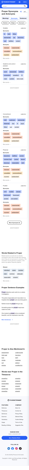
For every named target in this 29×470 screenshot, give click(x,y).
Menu (25, 2)
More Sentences (6, 320)
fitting (14, 34)
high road (4, 355)
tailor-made (20, 79)
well (16, 358)
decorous (6, 163)
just (5, 41)
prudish (11, 191)
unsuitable (7, 51)
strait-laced (7, 195)
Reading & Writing (6, 425)
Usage (3, 422)
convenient (7, 75)
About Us (17, 408)
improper (6, 48)
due (13, 123)
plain (5, 274)
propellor (17, 378)
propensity (18, 383)
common (12, 274)
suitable (12, 79)
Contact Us (18, 411)
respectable (15, 163)
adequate (20, 274)
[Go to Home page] (8, 2)
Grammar (4, 416)
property (17, 391)
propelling (4, 378)
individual (7, 270)
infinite (3, 360)
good (5, 72)
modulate (18, 360)
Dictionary (4, 408)
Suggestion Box (19, 425)
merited (17, 127)
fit (4, 34)
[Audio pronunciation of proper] (20, 11)
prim (5, 191)
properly (15, 277)
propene (17, 381)
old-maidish (14, 199)
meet (5, 79)
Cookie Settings (19, 419)
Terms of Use (18, 422)
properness (5, 389)
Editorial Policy (19, 416)
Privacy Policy (18, 413)
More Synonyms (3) (14, 223)
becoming (20, 37)
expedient (16, 75)
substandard (15, 55)
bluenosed (16, 195)
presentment (5, 352)
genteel (6, 199)
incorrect (6, 55)
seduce (17, 363)
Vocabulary (4, 419)
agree (14, 270)
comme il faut (8, 159)
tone (3, 358)
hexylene (18, 355)
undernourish (19, 352)
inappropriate (15, 48)
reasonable (7, 277)
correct (18, 41)
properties (4, 391)
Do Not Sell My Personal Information (14, 454)
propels (4, 381)
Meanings (6, 18)
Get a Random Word (14, 438)
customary (12, 120)
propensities (5, 383)
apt (14, 37)
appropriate (7, 37)
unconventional (17, 51)
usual (22, 123)
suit (3, 363)
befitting (11, 41)
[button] (20, 2)
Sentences (23, 18)
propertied (18, 389)
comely (22, 156)
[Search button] (24, 6)
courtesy (20, 270)
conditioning (18, 365)
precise (18, 191)
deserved (6, 123)
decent (23, 159)
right (9, 34)
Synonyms (14, 18)
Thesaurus (4, 411)
